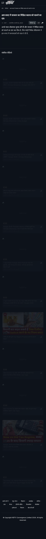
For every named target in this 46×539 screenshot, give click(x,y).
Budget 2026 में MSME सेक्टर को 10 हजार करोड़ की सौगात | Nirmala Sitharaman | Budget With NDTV (19, 84)
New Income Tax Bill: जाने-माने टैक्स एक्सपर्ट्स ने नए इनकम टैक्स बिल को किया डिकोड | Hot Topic (18, 374)
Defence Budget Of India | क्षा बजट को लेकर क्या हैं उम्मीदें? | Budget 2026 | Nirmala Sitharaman (18, 156)
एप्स (4, 504)
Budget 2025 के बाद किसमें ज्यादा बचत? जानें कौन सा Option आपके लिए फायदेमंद (18, 446)
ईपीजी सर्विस (19, 504)
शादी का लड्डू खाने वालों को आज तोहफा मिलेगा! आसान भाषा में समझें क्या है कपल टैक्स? (19, 192)
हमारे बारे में (5, 501)
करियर (38, 501)
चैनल (10, 504)
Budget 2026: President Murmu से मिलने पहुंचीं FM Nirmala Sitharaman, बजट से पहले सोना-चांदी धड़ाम (19, 228)
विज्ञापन (23, 501)
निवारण (22, 508)
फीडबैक (37, 504)
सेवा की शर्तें (31, 508)
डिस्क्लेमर (28, 504)
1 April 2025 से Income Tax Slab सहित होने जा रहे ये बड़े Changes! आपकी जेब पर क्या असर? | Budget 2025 (20, 302)
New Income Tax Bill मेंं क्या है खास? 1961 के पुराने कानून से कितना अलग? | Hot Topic (19, 410)
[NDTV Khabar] (10, 2)
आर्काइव (31, 501)
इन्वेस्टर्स (14, 508)
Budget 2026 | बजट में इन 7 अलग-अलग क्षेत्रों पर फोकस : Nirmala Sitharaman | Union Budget (19, 120)
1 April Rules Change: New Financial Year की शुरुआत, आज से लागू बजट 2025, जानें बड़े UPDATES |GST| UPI (18, 265)
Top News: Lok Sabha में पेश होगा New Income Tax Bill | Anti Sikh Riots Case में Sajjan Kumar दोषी (19, 482)
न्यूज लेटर (14, 501)
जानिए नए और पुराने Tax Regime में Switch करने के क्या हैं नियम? (19, 338)
